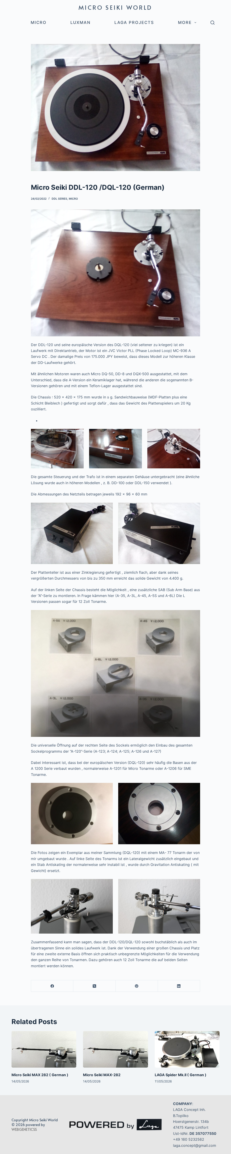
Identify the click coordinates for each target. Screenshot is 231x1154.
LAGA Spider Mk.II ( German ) (180, 1075)
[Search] (212, 23)
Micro (73, 198)
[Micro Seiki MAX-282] (115, 1049)
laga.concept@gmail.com (194, 1145)
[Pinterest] (137, 986)
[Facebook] (52, 986)
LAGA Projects (134, 22)
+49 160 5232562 (188, 1139)
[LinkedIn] (179, 986)
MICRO (38, 22)
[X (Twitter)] (94, 986)
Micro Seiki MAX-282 (101, 1075)
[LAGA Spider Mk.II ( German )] (187, 1049)
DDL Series (59, 198)
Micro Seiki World (115, 7)
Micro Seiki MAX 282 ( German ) (40, 1075)
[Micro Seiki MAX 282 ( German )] (44, 1049)
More (185, 22)
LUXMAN (80, 22)
